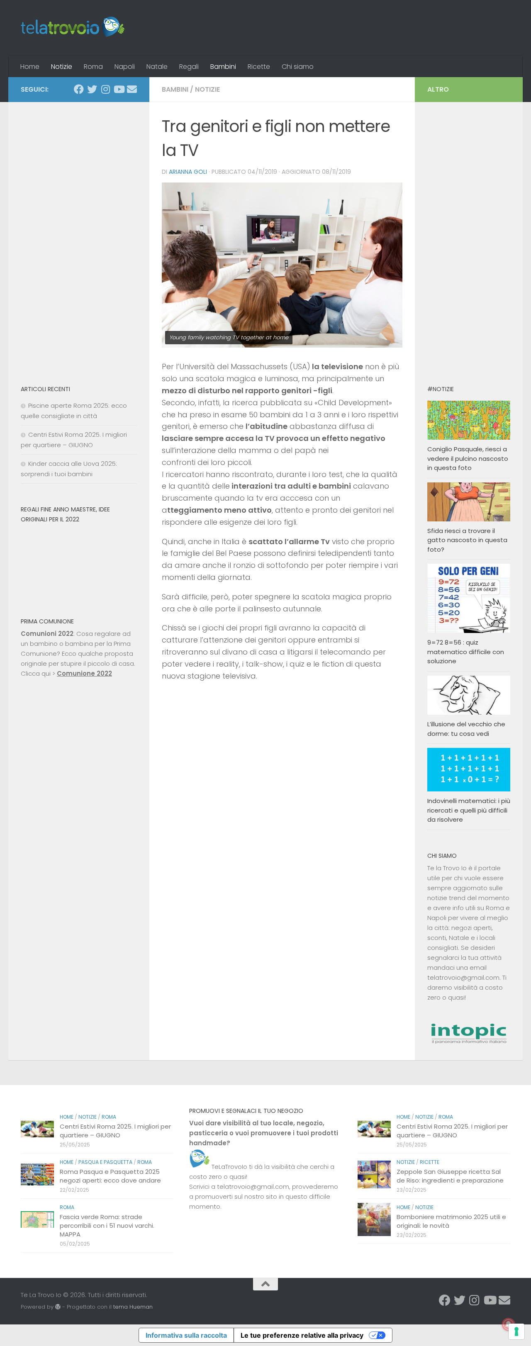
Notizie (61, 66)
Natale (157, 66)
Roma (93, 66)
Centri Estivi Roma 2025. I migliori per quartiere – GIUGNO (115, 1130)
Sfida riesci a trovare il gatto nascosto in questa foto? (467, 540)
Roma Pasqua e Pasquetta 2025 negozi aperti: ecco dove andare (110, 1176)
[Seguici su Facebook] (79, 89)
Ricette (259, 66)
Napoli (124, 66)
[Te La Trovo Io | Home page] (72, 28)
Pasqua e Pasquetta (105, 1162)
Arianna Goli (188, 172)
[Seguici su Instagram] (105, 89)
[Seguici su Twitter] (92, 89)
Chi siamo (298, 66)
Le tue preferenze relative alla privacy (302, 1335)
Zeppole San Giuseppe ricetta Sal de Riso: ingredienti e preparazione (450, 1176)
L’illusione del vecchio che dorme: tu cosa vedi (466, 729)
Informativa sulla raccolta (186, 1335)
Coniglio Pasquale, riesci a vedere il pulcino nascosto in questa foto (467, 458)
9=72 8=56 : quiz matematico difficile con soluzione (465, 651)
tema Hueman (133, 1307)
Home (29, 66)
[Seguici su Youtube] (119, 89)
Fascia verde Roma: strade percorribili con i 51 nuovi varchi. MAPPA (107, 1225)
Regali (189, 66)
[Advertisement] (79, 238)
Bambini (223, 66)
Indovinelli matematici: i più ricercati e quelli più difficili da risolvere (468, 810)
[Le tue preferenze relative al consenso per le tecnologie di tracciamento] (516, 1331)
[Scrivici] (132, 89)
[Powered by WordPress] (58, 1306)
